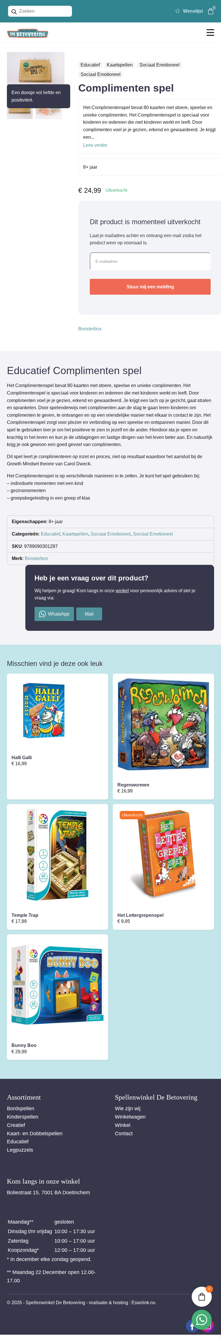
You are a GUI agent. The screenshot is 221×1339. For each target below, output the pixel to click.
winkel (122, 590)
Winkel (122, 1125)
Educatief (90, 64)
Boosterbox (90, 328)
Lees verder (95, 145)
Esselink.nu (143, 1302)
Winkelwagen (130, 1117)
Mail (89, 614)
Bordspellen (20, 1108)
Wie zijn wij (127, 1108)
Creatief (16, 1125)
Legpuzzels (20, 1150)
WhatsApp (58, 614)
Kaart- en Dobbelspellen (34, 1133)
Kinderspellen (22, 1117)
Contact (124, 1133)
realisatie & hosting (108, 1302)
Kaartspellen (120, 64)
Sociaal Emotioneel (160, 64)
